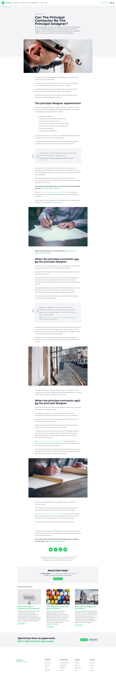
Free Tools (47, 670)
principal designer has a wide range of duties (49, 514)
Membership (34, 2)
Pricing (62, 670)
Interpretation (43, 160)
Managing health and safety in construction (53, 317)
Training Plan (63, 665)
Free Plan (84, 639)
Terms (91, 667)
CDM (28, 2)
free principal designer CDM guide (49, 188)
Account (92, 662)
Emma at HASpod (58, 557)
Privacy (92, 670)
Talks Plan (62, 667)
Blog (46, 2)
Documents (17, 2)
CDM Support (58, 578)
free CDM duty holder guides (56, 541)
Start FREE (105, 2)
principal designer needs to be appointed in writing (54, 192)
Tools (42, 2)
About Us (77, 665)
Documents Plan (64, 662)
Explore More (93, 639)
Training (23, 2)
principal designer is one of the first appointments (50, 441)
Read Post (21, 623)
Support (77, 662)
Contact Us (78, 667)
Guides (92, 665)
